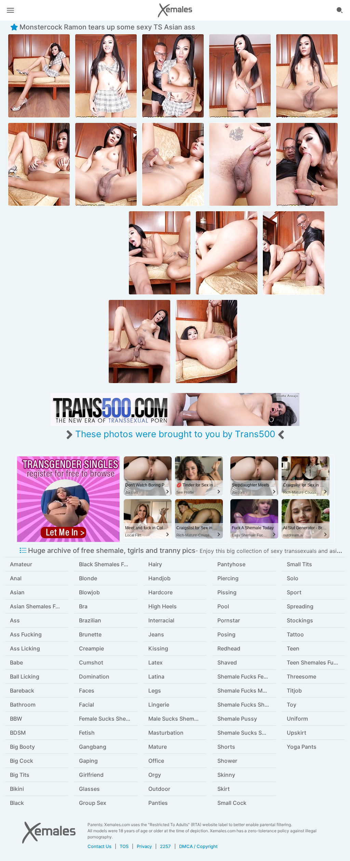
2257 (165, 846)
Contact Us (99, 846)
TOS (124, 846)
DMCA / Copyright (198, 846)
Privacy (144, 846)
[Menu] (10, 10)
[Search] (340, 10)
